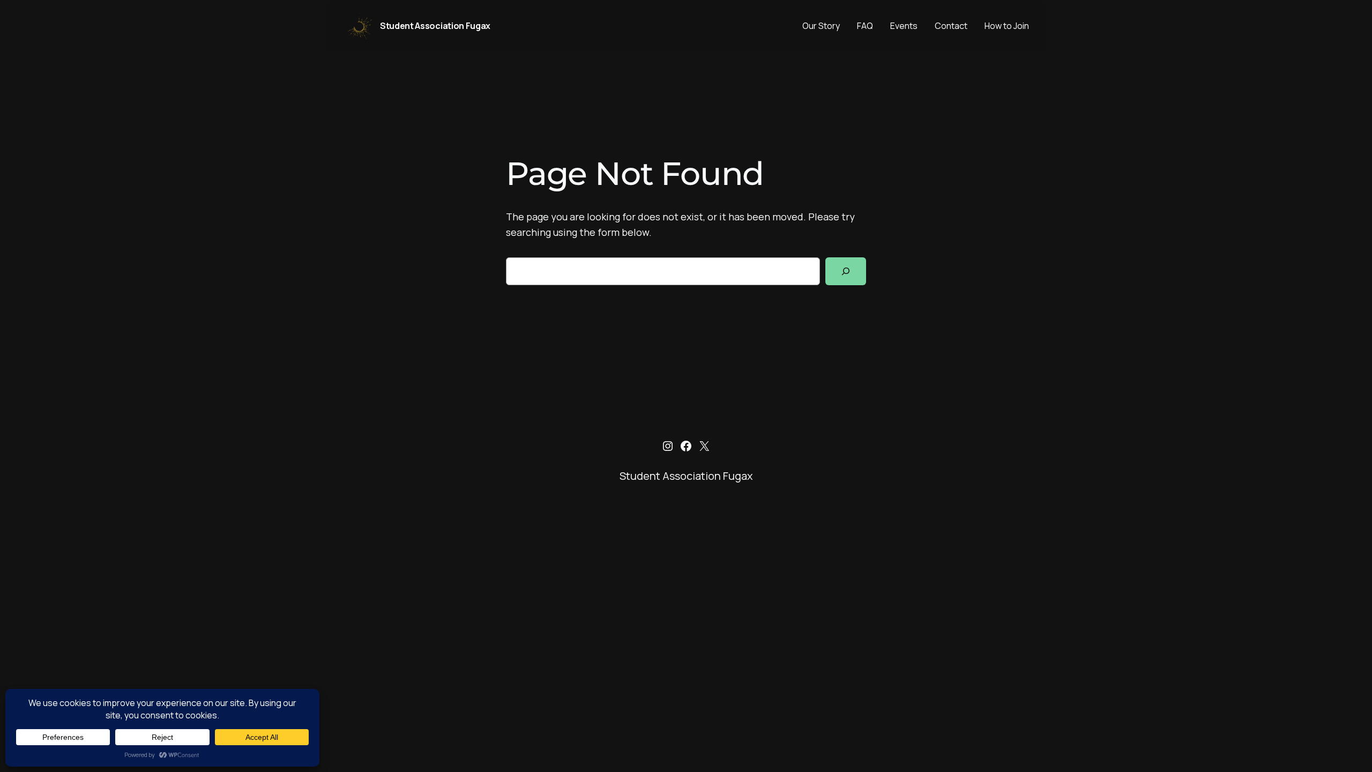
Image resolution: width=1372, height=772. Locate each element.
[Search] (845, 271)
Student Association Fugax (435, 26)
